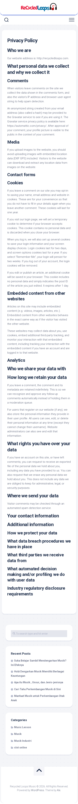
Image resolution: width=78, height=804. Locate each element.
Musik (18, 733)
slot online (20, 747)
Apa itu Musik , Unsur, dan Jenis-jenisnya (38, 682)
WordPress (37, 790)
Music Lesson (22, 727)
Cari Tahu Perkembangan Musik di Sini (37, 689)
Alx (58, 790)
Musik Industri (23, 740)
